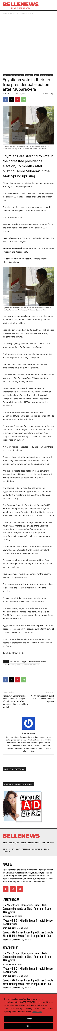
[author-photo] (28, 729)
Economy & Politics (26, 13)
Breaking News (9, 928)
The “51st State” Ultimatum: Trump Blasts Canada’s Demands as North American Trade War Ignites (27, 908)
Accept (28, 1019)
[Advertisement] (28, 44)
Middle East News (46, 75)
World (36, 75)
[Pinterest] (17, 99)
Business (13, 13)
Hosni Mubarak (9, 665)
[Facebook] (5, 99)
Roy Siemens (9, 94)
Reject (28, 1026)
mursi (19, 665)
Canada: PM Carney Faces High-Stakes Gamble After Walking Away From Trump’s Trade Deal (28, 934)
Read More (37, 1011)
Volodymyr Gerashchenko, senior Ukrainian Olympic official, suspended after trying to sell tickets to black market (15, 701)
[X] (11, 99)
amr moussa (14, 662)
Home (5, 13)
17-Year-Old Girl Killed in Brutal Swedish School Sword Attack (28, 922)
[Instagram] (13, 889)
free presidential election (37, 662)
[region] (28, 1012)
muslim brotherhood (31, 665)
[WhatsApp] (23, 99)
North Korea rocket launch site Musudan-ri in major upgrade (42, 699)
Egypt (24, 662)
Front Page (29, 75)
